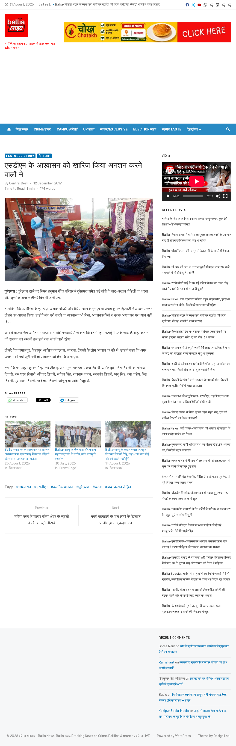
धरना (98, 487)
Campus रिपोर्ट (67, 129)
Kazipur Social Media (174, 711)
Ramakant (166, 662)
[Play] (168, 196)
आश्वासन (25, 487)
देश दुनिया (192, 129)
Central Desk (18, 183)
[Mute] (218, 196)
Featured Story (20, 155)
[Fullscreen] (225, 196)
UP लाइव (88, 129)
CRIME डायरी (42, 129)
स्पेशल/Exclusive (114, 129)
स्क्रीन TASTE (171, 129)
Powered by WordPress (174, 736)
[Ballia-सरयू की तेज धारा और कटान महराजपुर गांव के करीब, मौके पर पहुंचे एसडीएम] (78, 434)
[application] (196, 181)
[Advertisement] (118, 89)
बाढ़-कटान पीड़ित (119, 487)
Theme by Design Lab (214, 736)
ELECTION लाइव (144, 129)
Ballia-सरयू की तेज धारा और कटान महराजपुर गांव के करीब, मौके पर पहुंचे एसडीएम (75, 454)
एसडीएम (42, 487)
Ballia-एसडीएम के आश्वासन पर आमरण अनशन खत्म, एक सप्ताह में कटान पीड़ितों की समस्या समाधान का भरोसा (27, 454)
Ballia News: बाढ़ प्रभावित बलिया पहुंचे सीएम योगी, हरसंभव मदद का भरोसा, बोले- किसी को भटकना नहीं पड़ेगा (116, 4)
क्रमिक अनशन (63, 487)
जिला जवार (22, 129)
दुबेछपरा (84, 487)
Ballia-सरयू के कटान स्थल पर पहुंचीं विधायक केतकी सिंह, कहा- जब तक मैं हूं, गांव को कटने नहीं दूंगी (127, 454)
